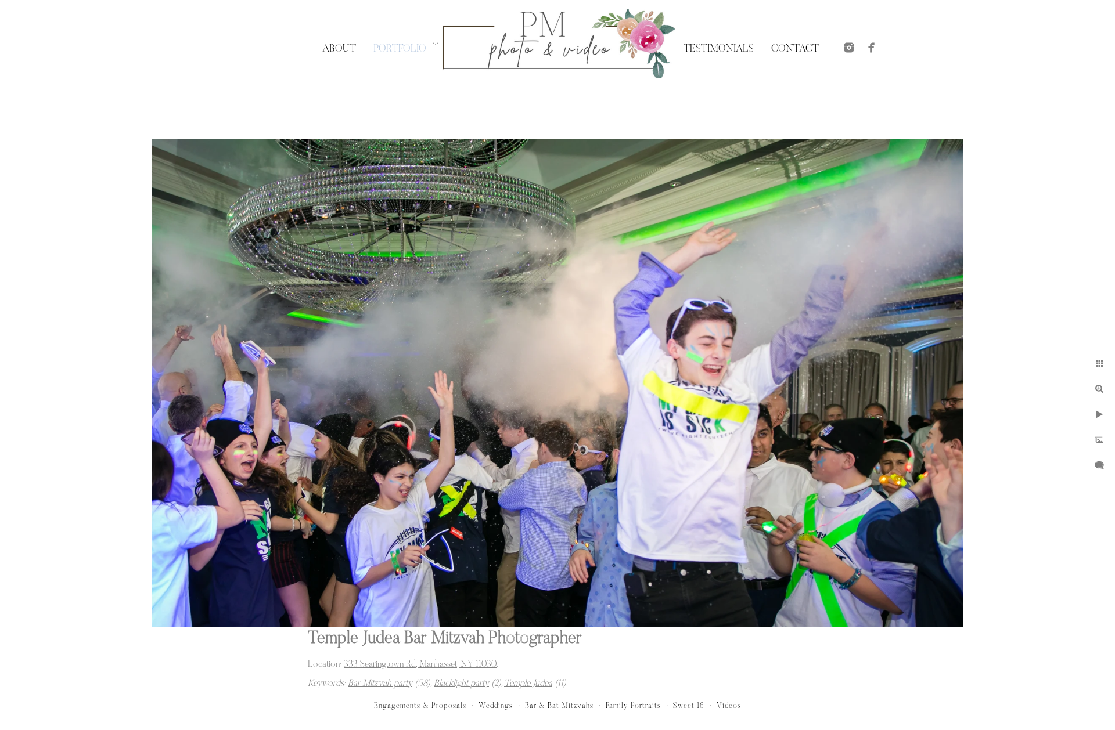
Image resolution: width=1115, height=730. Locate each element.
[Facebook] (872, 47)
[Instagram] (849, 47)
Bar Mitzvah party (380, 683)
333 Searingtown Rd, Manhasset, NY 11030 (420, 664)
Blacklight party (461, 683)
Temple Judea (528, 683)
